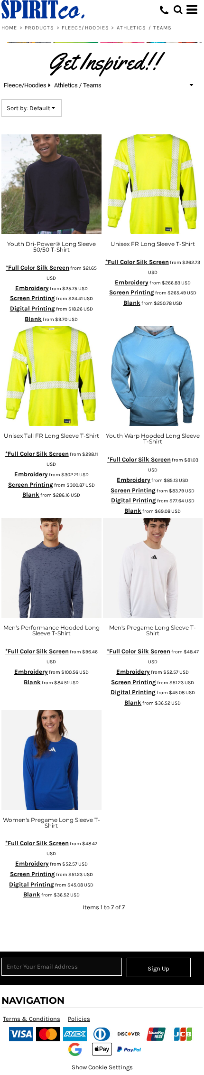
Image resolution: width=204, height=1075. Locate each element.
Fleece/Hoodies (85, 28)
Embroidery (32, 288)
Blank (33, 318)
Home (9, 28)
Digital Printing (32, 308)
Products (40, 28)
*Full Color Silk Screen (37, 267)
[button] (178, 9)
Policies (79, 1018)
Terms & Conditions (31, 1018)
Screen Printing (32, 298)
